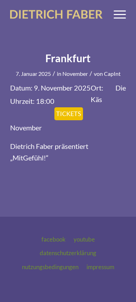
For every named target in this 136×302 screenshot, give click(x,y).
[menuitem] (116, 14)
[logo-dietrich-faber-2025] (56, 14)
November (75, 73)
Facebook (53, 239)
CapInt (112, 73)
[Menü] (116, 14)
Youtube (84, 239)
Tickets (68, 113)
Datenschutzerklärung (68, 253)
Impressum (100, 267)
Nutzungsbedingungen (50, 267)
